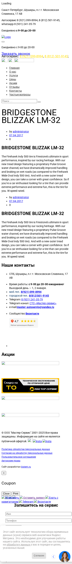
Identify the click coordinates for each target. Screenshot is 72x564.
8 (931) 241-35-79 (32, 299)
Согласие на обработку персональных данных (27, 453)
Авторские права (11, 460)
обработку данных (19, 544)
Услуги (13, 75)
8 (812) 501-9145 (56, 56)
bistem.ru (26, 466)
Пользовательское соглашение (19, 457)
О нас (12, 71)
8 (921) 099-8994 (31, 56)
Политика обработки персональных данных (26, 449)
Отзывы (14, 86)
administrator (21, 131)
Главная (14, 67)
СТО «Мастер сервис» (43, 303)
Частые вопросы (20, 94)
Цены (12, 79)
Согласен (39, 555)
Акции (13, 83)
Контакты (15, 90)
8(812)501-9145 (39, 295)
